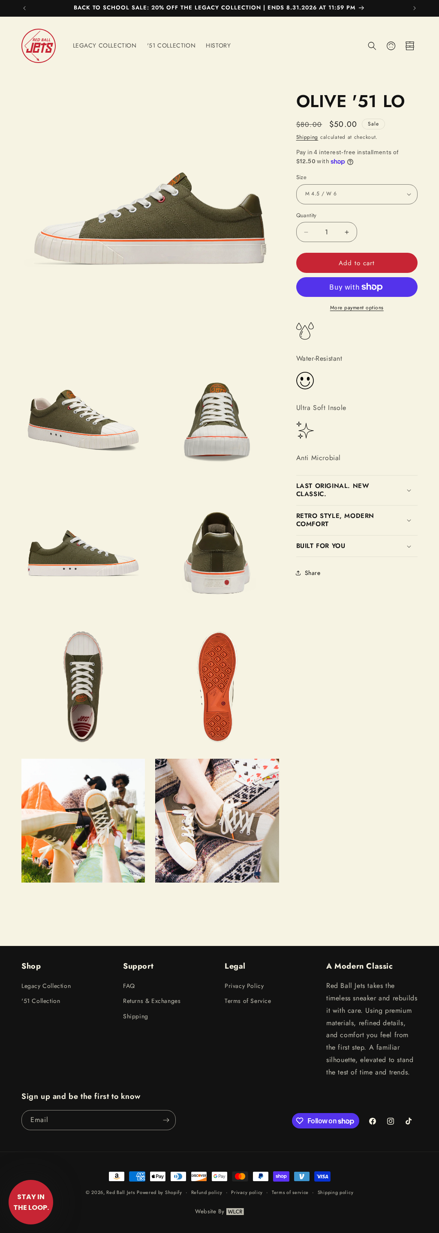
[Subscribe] (165, 1120)
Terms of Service (248, 1001)
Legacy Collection (46, 986)
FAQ (129, 986)
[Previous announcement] (24, 8)
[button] (372, 45)
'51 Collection (40, 1001)
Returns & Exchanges (151, 1001)
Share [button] (313, 573)
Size (301, 177)
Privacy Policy (244, 986)
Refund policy (207, 1192)
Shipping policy (336, 1192)
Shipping (307, 137)
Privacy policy (247, 1192)
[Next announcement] (414, 8)
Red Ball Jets (120, 1192)
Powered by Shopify (159, 1192)
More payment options (357, 307)
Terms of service (290, 1192)
